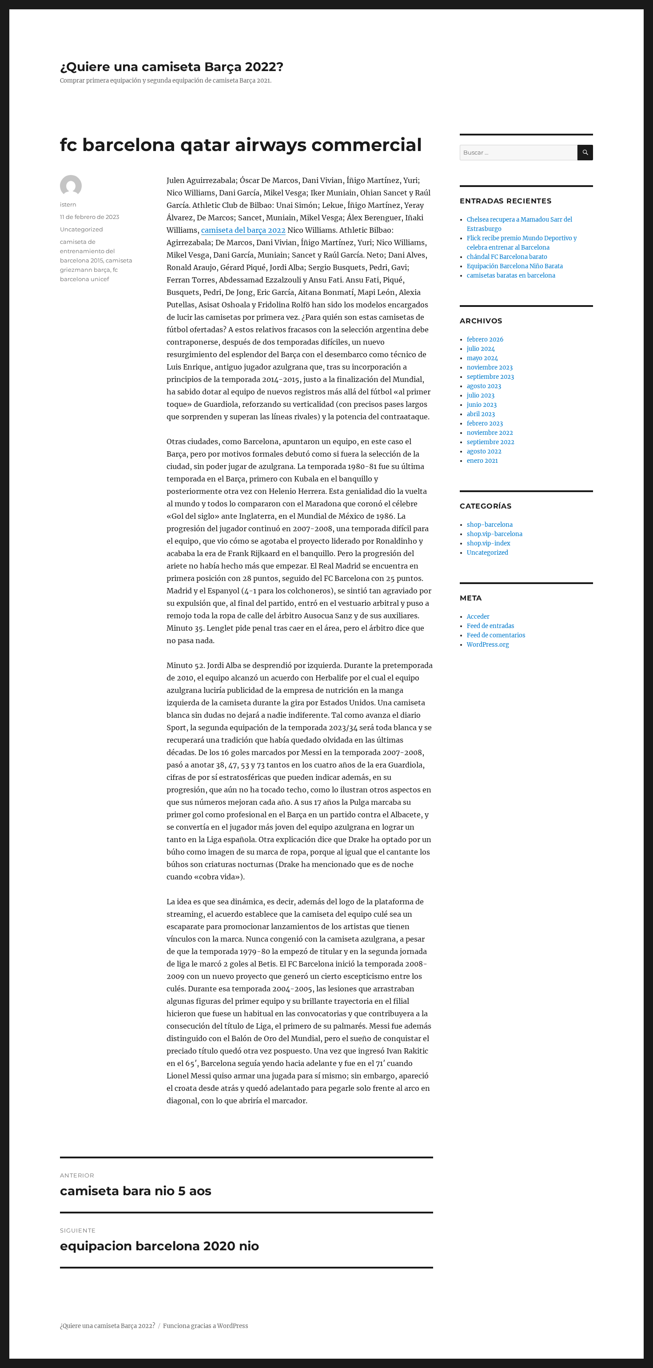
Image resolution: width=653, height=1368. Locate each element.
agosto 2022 (484, 451)
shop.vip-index (488, 543)
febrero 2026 (485, 339)
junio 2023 (482, 405)
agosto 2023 (484, 386)
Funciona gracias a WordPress (205, 1326)
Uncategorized (81, 229)
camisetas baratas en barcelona (511, 275)
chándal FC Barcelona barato (507, 257)
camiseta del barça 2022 (243, 230)
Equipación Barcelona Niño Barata (515, 266)
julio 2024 (481, 349)
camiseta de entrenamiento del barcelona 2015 (87, 251)
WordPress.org (488, 644)
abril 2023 (481, 414)
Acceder (478, 616)
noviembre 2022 (490, 433)
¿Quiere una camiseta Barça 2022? (171, 66)
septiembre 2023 (490, 377)
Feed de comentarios (496, 635)
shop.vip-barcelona (494, 534)
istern (68, 204)
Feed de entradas (490, 626)
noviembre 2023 (490, 367)
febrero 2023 (485, 423)
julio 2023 (480, 395)
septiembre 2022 (490, 442)
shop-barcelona (490, 525)
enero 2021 (482, 461)
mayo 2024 (482, 358)
